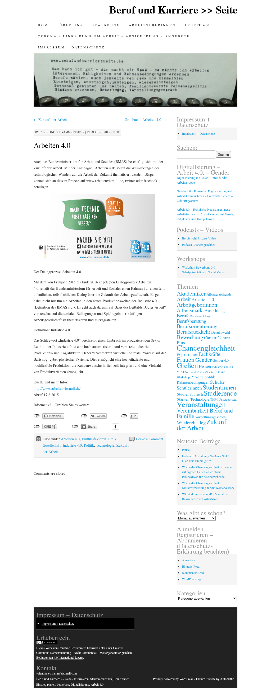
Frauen (186, 359)
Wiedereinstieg (191, 422)
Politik (89, 445)
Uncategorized (228, 399)
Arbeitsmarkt (190, 310)
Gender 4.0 (221, 360)
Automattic (227, 679)
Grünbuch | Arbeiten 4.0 (145, 119)
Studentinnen (219, 387)
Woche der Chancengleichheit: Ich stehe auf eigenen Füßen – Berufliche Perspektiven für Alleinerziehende (207, 472)
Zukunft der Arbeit (50, 119)
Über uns (71, 25)
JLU (231, 367)
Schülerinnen (189, 387)
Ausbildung (215, 310)
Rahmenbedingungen (193, 382)
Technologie (105, 445)
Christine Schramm (70, 648)
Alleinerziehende (219, 294)
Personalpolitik (203, 376)
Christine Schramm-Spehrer (62, 132)
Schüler (217, 382)
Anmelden (188, 560)
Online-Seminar (206, 372)
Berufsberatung (191, 321)
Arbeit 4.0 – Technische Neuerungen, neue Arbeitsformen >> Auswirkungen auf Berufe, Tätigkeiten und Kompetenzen (205, 214)
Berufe (183, 315)
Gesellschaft (52, 445)
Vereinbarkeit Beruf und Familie (205, 413)
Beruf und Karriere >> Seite (173, 9)
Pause (185, 449)
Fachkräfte (209, 354)
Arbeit (184, 299)
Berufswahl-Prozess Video (199, 238)
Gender (203, 359)
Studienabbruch (190, 394)
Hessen (205, 366)
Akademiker (191, 293)
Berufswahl (220, 332)
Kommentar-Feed (193, 573)
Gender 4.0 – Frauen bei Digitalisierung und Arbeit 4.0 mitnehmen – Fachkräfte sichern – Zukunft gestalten (205, 196)
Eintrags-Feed (191, 566)
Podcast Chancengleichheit (198, 244)
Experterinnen (187, 354)
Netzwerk (191, 372)
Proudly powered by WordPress (173, 679)
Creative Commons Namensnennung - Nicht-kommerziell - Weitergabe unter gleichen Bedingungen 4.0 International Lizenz (84, 652)
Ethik (112, 438)
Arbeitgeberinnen (152, 25)
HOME (44, 25)
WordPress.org (191, 579)
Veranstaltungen (201, 404)
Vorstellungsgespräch (210, 416)
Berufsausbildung (200, 316)
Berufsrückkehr (193, 331)
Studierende (220, 392)
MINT (180, 372)
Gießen (187, 365)
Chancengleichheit (206, 347)
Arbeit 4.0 (197, 25)
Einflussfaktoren (94, 438)
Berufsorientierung (197, 326)
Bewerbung (106, 25)
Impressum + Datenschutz (71, 47)
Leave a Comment (149, 438)
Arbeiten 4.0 (52, 145)
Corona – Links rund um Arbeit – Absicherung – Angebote (114, 36)
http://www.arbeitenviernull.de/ (57, 388)
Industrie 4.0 (72, 445)
